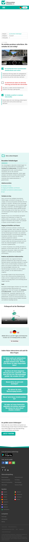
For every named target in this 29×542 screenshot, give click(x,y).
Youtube (8, 470)
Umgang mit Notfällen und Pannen (11, 188)
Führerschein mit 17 (19, 477)
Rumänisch (6, 502)
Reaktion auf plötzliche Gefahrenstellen (12, 190)
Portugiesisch (19, 494)
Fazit (3, 192)
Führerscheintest (4, 477)
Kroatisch (5, 504)
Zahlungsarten (4, 519)
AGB (17, 529)
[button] (3, 462)
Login (24, 7)
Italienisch (19, 491)
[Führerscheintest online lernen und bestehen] (8, 2)
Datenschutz (4, 526)
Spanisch (5, 499)
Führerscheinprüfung (5, 479)
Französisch (19, 496)
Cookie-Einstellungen (6, 531)
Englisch (5, 491)
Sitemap (3, 521)
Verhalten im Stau (6, 186)
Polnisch (18, 499)
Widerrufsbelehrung (12, 526)
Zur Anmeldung (14, 341)
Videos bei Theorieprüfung (6, 482)
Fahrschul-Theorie (18, 484)
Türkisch (5, 496)
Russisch (5, 494)
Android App (3, 516)
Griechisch (6, 507)
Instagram (5, 470)
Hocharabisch (6, 509)
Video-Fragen (4, 484)
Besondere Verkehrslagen (16, 33)
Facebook (2, 470)
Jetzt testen (8, 434)
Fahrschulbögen (18, 482)
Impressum (21, 529)
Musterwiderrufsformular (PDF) (8, 529)
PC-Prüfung (17, 479)
